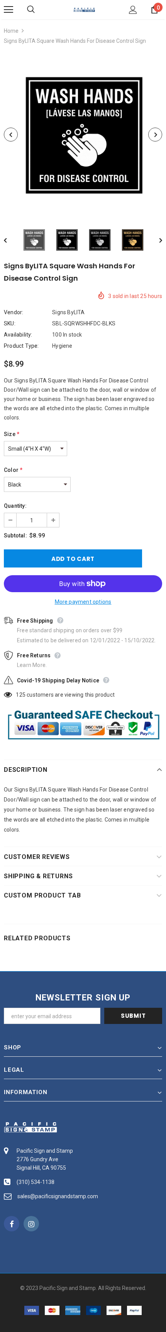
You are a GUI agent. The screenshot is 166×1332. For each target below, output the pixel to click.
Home (11, 31)
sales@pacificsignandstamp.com (57, 1196)
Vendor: (13, 312)
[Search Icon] (38, 9)
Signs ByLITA (68, 312)
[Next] (155, 134)
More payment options (83, 602)
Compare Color (137, 203)
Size (11, 434)
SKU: (9, 323)
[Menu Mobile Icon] (8, 9)
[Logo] (84, 9)
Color (13, 470)
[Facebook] (11, 1223)
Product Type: (21, 346)
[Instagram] (31, 1223)
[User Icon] (133, 10)
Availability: (18, 335)
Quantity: (15, 506)
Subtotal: (15, 535)
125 (20, 695)
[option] (83, 135)
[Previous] (11, 134)
